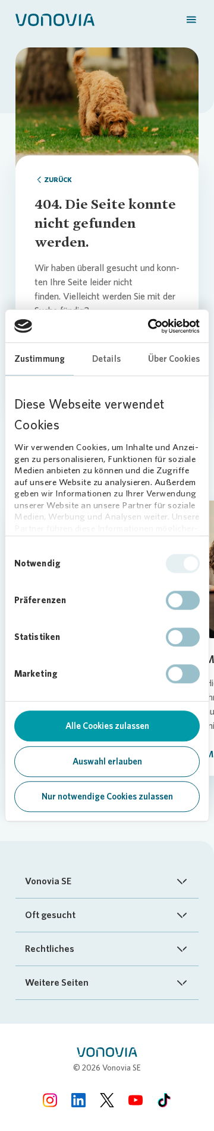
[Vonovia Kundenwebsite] (55, 19)
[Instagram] (50, 1099)
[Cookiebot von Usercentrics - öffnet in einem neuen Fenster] (151, 326)
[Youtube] (135, 1099)
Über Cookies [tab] (174, 358)
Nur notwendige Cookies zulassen (107, 796)
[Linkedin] (78, 1099)
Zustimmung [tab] (39, 358)
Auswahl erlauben (107, 761)
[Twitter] (107, 1099)
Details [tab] (106, 358)
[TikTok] (164, 1099)
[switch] (183, 600)
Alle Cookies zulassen (107, 726)
